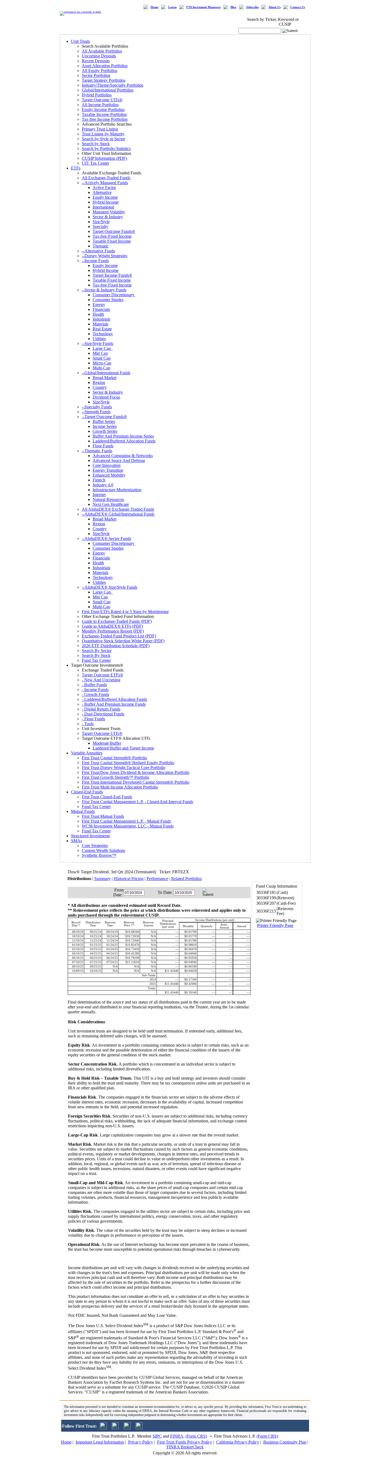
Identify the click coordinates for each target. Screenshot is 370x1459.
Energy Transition (108, 470)
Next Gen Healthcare (111, 504)
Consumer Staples (108, 299)
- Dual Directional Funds (103, 714)
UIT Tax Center (95, 163)
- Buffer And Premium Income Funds (114, 704)
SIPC (157, 1436)
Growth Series (105, 431)
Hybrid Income (106, 202)
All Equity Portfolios (99, 70)
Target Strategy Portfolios (103, 80)
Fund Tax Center (96, 660)
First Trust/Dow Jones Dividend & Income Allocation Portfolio (135, 772)
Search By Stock (96, 655)
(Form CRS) (196, 1436)
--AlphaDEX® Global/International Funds (118, 514)
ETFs (75, 168)
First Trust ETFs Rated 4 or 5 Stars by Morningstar (125, 611)
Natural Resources (108, 499)
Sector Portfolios (96, 75)
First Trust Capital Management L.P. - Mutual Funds (126, 821)
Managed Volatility (109, 212)
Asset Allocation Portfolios (105, 65)
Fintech (99, 480)
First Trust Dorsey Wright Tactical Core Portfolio (123, 767)
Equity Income (105, 197)
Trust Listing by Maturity (103, 134)
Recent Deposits (96, 60)
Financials (101, 309)
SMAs (76, 840)
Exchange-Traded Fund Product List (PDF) (119, 636)
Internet (99, 494)
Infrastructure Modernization (117, 489)
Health (98, 314)
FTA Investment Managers (203, 7)
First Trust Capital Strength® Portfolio (114, 757)
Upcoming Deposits (99, 56)
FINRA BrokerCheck (185, 1447)
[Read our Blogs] (139, 1427)
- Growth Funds (95, 694)
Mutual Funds (83, 811)
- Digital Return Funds (101, 709)
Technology (103, 333)
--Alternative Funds (98, 251)
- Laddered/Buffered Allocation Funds (114, 699)
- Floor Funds (93, 719)
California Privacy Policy (237, 1442)
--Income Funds (95, 260)
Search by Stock (96, 143)
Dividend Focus (106, 397)
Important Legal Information (100, 1442)
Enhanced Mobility (109, 475)
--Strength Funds (96, 411)
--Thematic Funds (97, 450)
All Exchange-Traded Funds (106, 177)
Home (154, 7)
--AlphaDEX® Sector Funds (106, 538)
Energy (99, 304)
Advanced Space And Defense (119, 460)
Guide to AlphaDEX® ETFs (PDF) (112, 626)
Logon (172, 7)
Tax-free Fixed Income (112, 236)
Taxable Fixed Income (112, 241)
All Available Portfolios (102, 51)
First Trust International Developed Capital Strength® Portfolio (135, 782)
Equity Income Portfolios (103, 109)
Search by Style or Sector (103, 138)
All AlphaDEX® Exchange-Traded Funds (118, 509)
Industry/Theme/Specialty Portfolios (112, 85)
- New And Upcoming (101, 680)
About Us (274, 7)
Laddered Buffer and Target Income (123, 748)
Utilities (99, 338)
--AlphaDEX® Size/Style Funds (109, 587)
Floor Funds (103, 446)
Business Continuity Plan (284, 1442)
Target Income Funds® (112, 275)
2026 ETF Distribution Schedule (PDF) (116, 645)
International (103, 207)
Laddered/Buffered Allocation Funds (124, 441)
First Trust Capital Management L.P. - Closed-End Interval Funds (137, 801)
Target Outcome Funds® (114, 231)
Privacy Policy (140, 1442)
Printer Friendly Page (275, 925)
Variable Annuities (86, 753)
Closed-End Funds (87, 792)
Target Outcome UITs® (102, 99)
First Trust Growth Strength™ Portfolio (115, 777)
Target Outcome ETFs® (102, 675)
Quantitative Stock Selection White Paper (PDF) (123, 641)
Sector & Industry (108, 216)
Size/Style (101, 221)
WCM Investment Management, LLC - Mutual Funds (128, 826)
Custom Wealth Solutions (103, 850)
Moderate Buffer (107, 743)
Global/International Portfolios (108, 90)
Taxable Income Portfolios (104, 114)
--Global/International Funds (106, 372)
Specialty (100, 226)
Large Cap (103, 348)
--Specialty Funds (97, 407)
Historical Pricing (129, 878)
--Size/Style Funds (97, 343)
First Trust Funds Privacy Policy (184, 1442)
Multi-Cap (101, 368)
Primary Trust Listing (100, 129)
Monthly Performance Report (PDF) (113, 631)
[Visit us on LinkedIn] (115, 1427)
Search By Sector (97, 650)
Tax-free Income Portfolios (105, 119)
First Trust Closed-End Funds (107, 796)
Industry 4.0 (103, 485)
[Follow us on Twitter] (103, 1427)
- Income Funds (95, 689)
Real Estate (102, 329)
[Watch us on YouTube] (127, 1427)
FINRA (176, 1436)
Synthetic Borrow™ (99, 855)
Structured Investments (90, 835)
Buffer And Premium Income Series (123, 436)
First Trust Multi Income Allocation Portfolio (120, 787)
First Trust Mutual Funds (103, 816)
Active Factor (104, 187)
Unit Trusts (80, 41)
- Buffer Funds (94, 684)
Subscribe (252, 7)
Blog (233, 7)
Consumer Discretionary (114, 294)
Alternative (102, 192)
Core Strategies (95, 845)
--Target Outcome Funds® (104, 416)
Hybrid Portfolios (97, 95)
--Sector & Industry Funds (104, 290)
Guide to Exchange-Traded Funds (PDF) (117, 621)
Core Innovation (107, 465)
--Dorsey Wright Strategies (104, 255)
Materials (100, 324)
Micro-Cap (102, 363)
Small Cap (102, 358)
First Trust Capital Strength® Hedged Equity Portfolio (128, 762)
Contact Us (297, 7)
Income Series (105, 426)
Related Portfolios (186, 878)
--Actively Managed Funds (105, 182)
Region (99, 382)
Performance (157, 878)
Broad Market (104, 377)
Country (100, 387)
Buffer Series (104, 421)
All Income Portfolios (100, 104)
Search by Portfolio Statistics (106, 148)
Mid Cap (100, 353)
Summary (102, 878)
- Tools (88, 723)
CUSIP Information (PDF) (104, 158)
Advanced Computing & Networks (123, 455)
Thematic (101, 246)
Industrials (101, 319)
